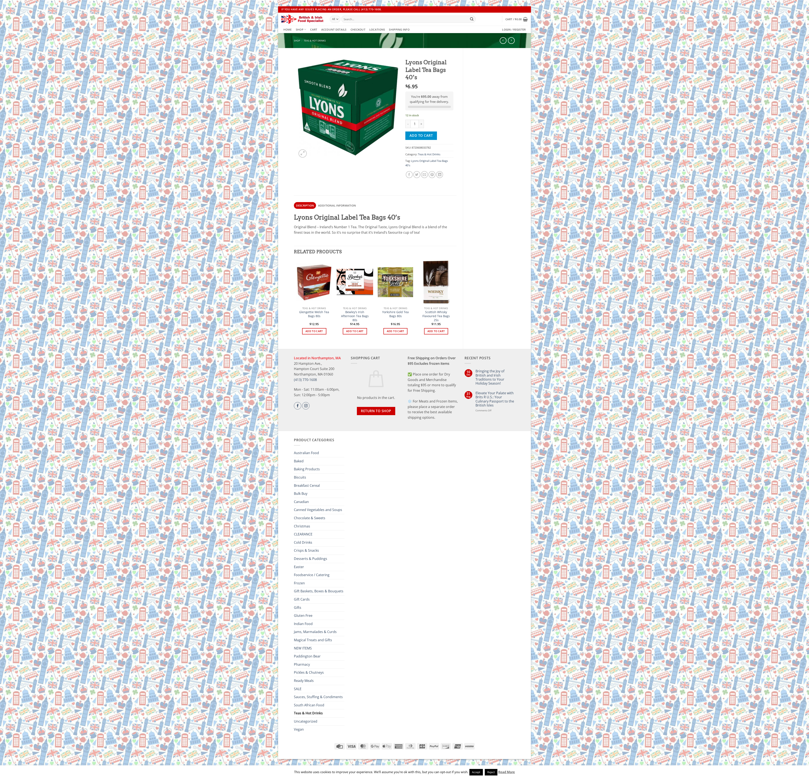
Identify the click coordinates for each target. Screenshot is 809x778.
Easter (299, 567)
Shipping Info (399, 29)
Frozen (299, 583)
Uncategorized (305, 721)
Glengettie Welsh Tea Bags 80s (314, 314)
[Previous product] (511, 40)
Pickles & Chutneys (309, 672)
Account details (334, 29)
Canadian (301, 501)
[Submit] (471, 19)
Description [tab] (305, 205)
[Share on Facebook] (409, 174)
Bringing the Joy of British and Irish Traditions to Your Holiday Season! (489, 377)
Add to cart (421, 135)
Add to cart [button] (314, 331)
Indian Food (303, 623)
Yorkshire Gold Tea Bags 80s (395, 314)
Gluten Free (303, 615)
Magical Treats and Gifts (313, 640)
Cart (313, 29)
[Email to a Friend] (424, 174)
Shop (299, 29)
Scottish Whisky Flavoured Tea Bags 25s (436, 316)
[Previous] (296, 300)
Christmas (302, 526)
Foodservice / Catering (311, 575)
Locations (377, 29)
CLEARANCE (303, 534)
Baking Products (307, 469)
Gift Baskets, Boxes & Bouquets (318, 591)
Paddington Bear (307, 656)
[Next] (454, 300)
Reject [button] (491, 772)
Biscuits (300, 477)
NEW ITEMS (303, 648)
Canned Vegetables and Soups (318, 509)
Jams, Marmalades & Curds (315, 631)
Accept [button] (476, 772)
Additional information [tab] (337, 205)
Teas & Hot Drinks (315, 40)
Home (287, 29)
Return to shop (376, 411)
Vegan (299, 729)
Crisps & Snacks (306, 550)
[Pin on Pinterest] (432, 174)
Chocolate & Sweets (309, 518)
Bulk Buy (300, 493)
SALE (297, 689)
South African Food (309, 705)
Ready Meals (304, 680)
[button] (516, 19)
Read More (506, 772)
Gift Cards (302, 599)
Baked (299, 461)
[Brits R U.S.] (302, 19)
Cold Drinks (303, 542)
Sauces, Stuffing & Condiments (318, 697)
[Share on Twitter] (416, 174)
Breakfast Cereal (307, 485)
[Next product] (503, 40)
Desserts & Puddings (310, 558)
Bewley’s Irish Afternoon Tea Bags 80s (355, 316)
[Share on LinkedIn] (439, 174)
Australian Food (306, 453)
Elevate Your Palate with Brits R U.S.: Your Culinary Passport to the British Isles (494, 399)
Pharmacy (302, 664)
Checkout (358, 29)
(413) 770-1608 (305, 379)
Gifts (297, 607)
